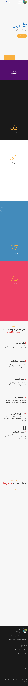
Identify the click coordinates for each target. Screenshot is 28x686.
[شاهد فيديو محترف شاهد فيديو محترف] (14, 461)
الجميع (14, 489)
